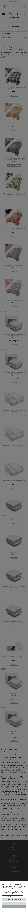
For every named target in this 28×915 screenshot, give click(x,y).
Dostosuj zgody (14, 903)
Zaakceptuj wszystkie (14, 906)
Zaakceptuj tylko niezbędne (14, 899)
